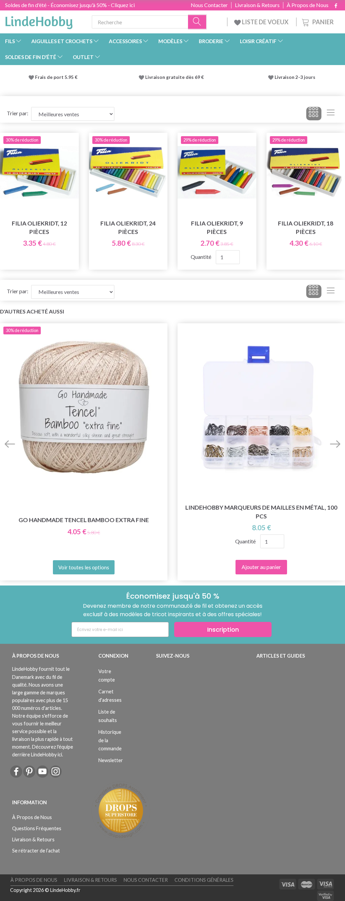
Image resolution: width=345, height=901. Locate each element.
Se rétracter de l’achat (36, 850)
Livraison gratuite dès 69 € (175, 77)
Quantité (201, 256)
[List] (330, 113)
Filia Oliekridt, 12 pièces (39, 227)
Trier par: (17, 113)
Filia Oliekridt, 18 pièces (305, 227)
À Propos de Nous (307, 5)
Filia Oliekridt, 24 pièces (128, 227)
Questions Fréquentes (36, 828)
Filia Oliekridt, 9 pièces (217, 227)
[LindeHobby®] (38, 20)
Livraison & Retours (257, 5)
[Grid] (313, 113)
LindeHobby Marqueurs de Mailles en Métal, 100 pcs (261, 511)
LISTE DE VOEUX (265, 22)
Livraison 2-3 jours (295, 77)
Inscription (223, 629)
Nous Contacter (209, 5)
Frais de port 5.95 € (56, 77)
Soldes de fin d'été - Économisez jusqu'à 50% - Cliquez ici (70, 5)
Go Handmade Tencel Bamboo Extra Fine (84, 519)
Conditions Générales (204, 880)
